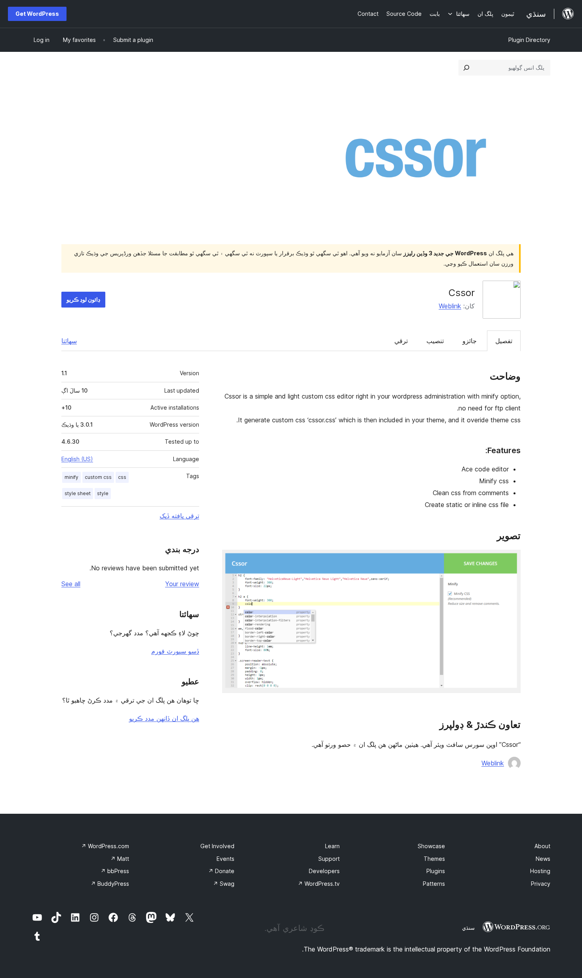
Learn (332, 846)
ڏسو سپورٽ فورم (175, 651)
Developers (324, 871)
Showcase (431, 846)
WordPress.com (105, 846)
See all (70, 584)
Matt (119, 858)
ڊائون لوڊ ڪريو (83, 299)
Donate (221, 871)
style (102, 493)
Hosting (540, 871)
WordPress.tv (319, 883)
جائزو (469, 341)
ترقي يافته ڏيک (179, 516)
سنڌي (468, 928)
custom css (98, 477)
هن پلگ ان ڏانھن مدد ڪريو (164, 718)
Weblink (450, 306)
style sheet (78, 493)
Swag (223, 883)
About (542, 846)
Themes (434, 858)
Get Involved (217, 846)
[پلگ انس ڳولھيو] (466, 68)
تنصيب (435, 341)
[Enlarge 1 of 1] (510, 560)
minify (71, 477)
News (543, 858)
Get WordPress (37, 13)
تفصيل (503, 341)
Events (225, 858)
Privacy (540, 883)
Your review (182, 584)
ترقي (401, 341)
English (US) (77, 459)
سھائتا (69, 341)
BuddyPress (110, 883)
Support (329, 858)
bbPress (115, 871)
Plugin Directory (529, 39)
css (122, 477)
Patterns (434, 883)
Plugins (435, 871)
